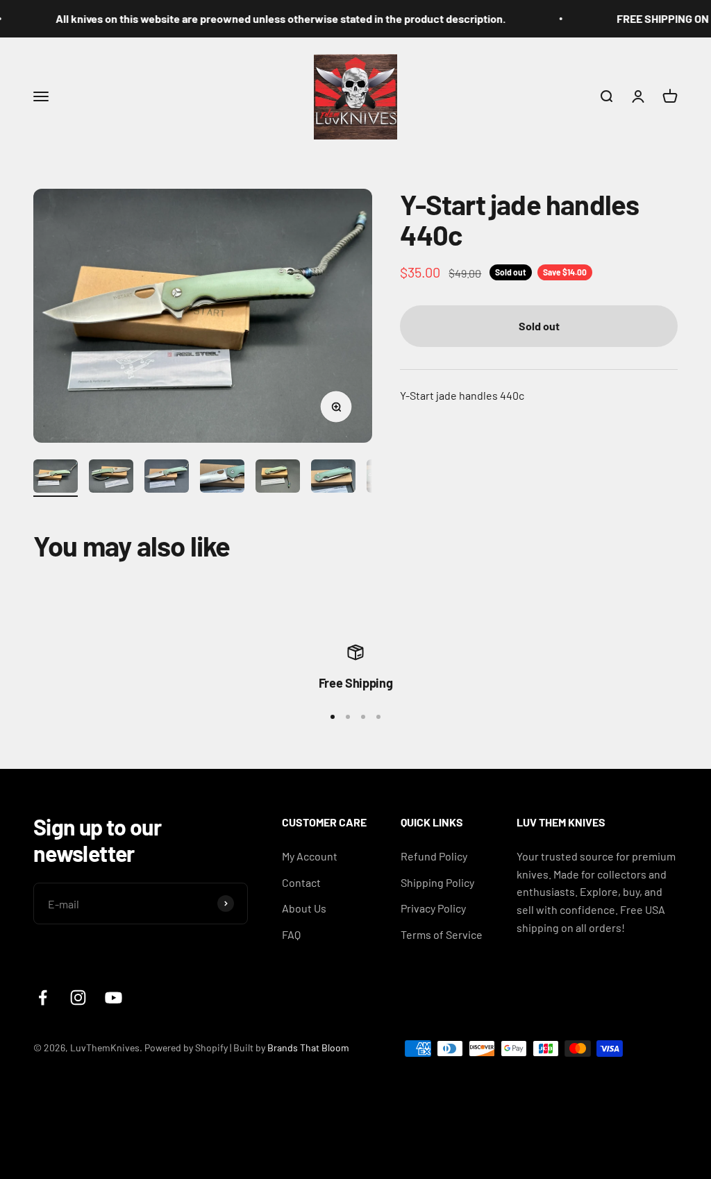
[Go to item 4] (222, 478)
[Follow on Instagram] (78, 997)
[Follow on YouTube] (113, 997)
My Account (309, 856)
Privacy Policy (433, 908)
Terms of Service (442, 934)
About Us (304, 908)
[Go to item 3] (166, 478)
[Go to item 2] (111, 478)
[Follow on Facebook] (42, 997)
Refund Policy (434, 856)
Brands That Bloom (308, 1047)
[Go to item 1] (55, 478)
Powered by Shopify (186, 1047)
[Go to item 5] (278, 478)
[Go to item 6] (333, 478)
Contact (301, 882)
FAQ (291, 934)
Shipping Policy (437, 882)
